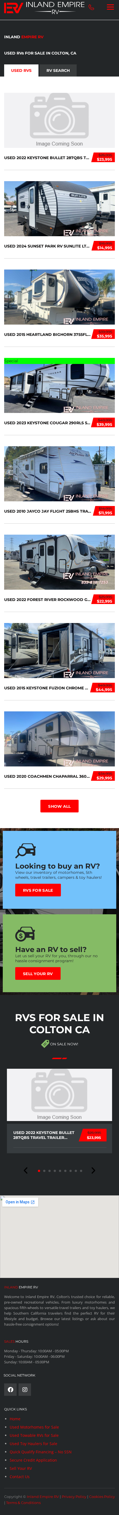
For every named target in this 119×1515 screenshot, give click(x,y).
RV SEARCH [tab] (58, 70)
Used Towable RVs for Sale (34, 1435)
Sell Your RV (38, 973)
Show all (59, 806)
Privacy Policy (74, 1496)
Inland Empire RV (43, 1496)
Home (15, 1418)
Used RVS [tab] (21, 70)
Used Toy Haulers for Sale (33, 1443)
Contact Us (20, 1476)
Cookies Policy (102, 1496)
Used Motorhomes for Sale (34, 1427)
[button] (26, 1170)
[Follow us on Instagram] (25, 1389)
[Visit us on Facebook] (10, 1389)
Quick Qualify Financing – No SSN (41, 1451)
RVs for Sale (38, 890)
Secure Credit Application (33, 1460)
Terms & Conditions (23, 1502)
